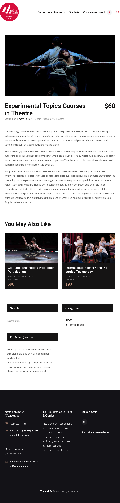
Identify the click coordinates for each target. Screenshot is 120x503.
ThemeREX (46, 491)
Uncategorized (75, 325)
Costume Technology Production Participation (31, 270)
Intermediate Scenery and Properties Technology (87, 270)
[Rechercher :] (32, 320)
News (69, 320)
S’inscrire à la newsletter (95, 432)
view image (31, 247)
